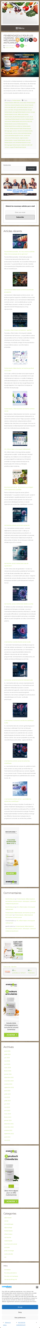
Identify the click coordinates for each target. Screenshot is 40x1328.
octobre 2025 (8, 1084)
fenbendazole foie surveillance (13, 126)
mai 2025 (7, 1097)
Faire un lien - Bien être (9, 966)
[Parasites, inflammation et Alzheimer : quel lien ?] (20, 320)
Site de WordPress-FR (10, 1279)
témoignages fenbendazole (12, 145)
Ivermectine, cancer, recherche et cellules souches (18, 604)
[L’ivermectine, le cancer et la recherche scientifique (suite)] (20, 710)
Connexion (7, 1269)
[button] (37, 1287)
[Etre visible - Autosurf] (7, 971)
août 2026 (7, 1051)
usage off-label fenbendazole (17, 147)
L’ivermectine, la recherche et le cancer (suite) (17, 642)
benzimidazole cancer (17, 105)
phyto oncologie (9, 1250)
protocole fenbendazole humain (14, 135)
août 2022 (7, 1137)
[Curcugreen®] (11, 855)
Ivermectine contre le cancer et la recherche (16, 525)
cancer (6, 1221)
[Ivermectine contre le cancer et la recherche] (20, 515)
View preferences (20, 1317)
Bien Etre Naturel (16, 11)
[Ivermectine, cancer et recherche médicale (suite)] (20, 669)
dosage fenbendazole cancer (21, 112)
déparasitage (8, 1227)
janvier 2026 (8, 1074)
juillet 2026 (7, 1054)
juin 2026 (7, 1057)
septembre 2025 (9, 1087)
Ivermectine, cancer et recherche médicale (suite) (18, 680)
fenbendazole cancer (11, 124)
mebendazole (8, 1240)
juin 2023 (7, 1104)
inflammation (8, 1234)
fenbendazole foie (22, 124)
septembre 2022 (9, 1133)
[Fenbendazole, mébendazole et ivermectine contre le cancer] (20, 398)
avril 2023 (7, 1110)
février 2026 (7, 1071)
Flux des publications (10, 1273)
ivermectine (7, 1237)
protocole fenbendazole (24, 133)
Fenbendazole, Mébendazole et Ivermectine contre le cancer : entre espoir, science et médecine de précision (20, 901)
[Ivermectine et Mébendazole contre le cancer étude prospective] (20, 279)
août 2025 (7, 1090)
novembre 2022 (9, 1127)
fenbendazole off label (16, 128)
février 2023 (7, 1117)
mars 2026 (7, 1067)
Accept (20, 1307)
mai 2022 (7, 1140)
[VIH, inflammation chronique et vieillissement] (20, 439)
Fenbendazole (16, 100)
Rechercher (7, 165)
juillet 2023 (7, 1100)
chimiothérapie (8, 1224)
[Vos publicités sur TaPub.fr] (19, 971)
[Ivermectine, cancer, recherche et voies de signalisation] (20, 553)
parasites (7, 1247)
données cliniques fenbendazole (17, 109)
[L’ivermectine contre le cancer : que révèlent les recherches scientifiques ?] (20, 788)
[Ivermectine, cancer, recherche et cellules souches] (20, 593)
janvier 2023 (8, 1120)
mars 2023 (7, 1114)
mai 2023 (7, 1107)
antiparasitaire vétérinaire (12, 102)
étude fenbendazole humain (21, 116)
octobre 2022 (8, 1130)
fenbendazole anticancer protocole (22, 121)
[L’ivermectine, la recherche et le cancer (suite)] (20, 631)
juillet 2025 (7, 1094)
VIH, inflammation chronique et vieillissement (17, 449)
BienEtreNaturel (9, 899)
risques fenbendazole (19, 140)
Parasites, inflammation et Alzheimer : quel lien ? (18, 330)
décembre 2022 (8, 1123)
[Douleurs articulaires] (11, 1010)
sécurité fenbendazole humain (22, 142)
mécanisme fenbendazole (24, 131)
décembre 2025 (8, 1077)
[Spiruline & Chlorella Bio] (11, 1176)
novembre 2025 (9, 1081)
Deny (20, 1312)
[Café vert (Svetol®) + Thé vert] (13, 950)
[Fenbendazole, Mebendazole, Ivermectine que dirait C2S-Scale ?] (20, 358)
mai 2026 (7, 1061)
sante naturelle (8, 1254)
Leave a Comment (9, 47)
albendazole (7, 1217)
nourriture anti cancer (10, 1244)
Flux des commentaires (11, 1276)
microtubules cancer (11, 133)
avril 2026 (7, 1064)
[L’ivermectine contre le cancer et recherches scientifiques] (20, 750)
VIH (5, 1257)
